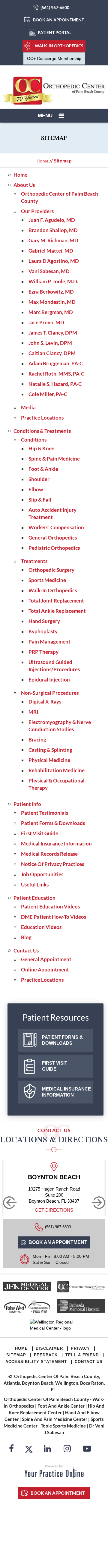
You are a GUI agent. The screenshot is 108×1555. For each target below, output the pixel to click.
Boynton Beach (54, 1177)
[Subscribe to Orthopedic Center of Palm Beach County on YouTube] (87, 1449)
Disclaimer (49, 1348)
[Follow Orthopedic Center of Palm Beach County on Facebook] (11, 1449)
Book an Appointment (58, 19)
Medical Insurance (66, 1091)
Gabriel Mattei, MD (50, 250)
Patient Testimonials (44, 813)
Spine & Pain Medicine (54, 458)
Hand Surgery (44, 621)
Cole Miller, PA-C (47, 394)
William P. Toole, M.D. (53, 281)
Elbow (35, 489)
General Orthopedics (52, 537)
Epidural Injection (49, 679)
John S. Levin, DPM (50, 343)
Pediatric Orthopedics (54, 548)
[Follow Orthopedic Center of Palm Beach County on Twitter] (28, 1449)
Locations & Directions (54, 1139)
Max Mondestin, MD (52, 302)
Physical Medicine (49, 760)
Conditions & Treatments (42, 431)
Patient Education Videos (50, 906)
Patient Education (35, 898)
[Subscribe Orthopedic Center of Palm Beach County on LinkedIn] (47, 1449)
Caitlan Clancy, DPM (52, 353)
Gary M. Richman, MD (53, 240)
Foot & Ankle (43, 469)
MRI (33, 712)
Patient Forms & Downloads (53, 823)
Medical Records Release (49, 854)
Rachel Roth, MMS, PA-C (56, 373)
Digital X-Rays (44, 701)
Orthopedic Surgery (51, 570)
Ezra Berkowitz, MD (51, 291)
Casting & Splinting (50, 750)
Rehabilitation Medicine (56, 770)
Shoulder (39, 479)
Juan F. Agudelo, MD (51, 220)
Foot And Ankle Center (61, 1406)
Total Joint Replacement (56, 600)
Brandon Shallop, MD (53, 230)
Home (43, 160)
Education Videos (41, 927)
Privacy (80, 1348)
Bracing (37, 739)
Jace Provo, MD (46, 322)
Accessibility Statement (36, 1361)
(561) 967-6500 (54, 7)
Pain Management (49, 641)
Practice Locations (42, 417)
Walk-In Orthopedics (59, 45)
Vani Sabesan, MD (49, 271)
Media (28, 407)
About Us (24, 185)
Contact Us (26, 950)
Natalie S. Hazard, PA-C (55, 384)
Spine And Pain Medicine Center (54, 1419)
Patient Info (27, 804)
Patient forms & (62, 1040)
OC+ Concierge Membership (54, 58)
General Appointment (46, 959)
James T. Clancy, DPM (52, 332)
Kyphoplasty (43, 631)
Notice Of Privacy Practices (52, 864)
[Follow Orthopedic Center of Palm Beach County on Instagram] (67, 1449)
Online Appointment (45, 969)
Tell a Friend (82, 1355)
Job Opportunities (42, 874)
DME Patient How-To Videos (53, 917)
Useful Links (35, 884)
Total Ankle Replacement (57, 611)
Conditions (33, 439)
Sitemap (16, 1355)
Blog (26, 937)
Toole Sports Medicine (63, 1425)
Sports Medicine (47, 580)
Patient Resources (55, 1017)
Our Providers (37, 211)
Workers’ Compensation (56, 527)
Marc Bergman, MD (50, 312)
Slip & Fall (39, 499)
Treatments (34, 561)
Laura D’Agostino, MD (53, 261)
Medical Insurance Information (56, 843)
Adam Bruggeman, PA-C (55, 363)
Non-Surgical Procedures (50, 693)
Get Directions (54, 1210)
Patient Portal (54, 32)
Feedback (46, 1355)
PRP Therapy (43, 652)
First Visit (54, 1066)
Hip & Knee (41, 448)
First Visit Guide (39, 833)
